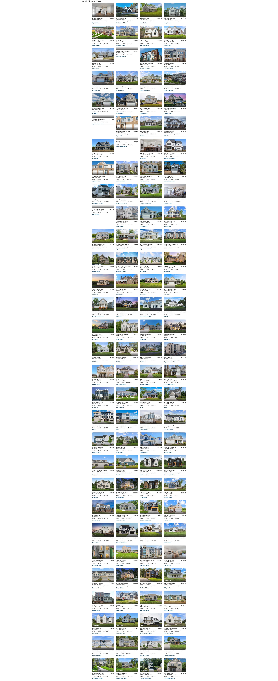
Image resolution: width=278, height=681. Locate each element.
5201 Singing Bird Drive (169, 470)
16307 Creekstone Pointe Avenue (99, 470)
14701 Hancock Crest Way (122, 403)
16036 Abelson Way (97, 425)
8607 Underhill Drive (144, 86)
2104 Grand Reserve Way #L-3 (99, 177)
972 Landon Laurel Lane (169, 516)
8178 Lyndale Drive (146, 674)
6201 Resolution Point (145, 380)
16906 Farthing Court (169, 561)
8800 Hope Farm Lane (145, 312)
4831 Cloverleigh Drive (97, 403)
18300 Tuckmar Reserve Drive (170, 629)
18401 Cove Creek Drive (121, 18)
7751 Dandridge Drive (121, 629)
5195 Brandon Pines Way (98, 674)
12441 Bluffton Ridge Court (146, 244)
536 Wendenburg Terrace (169, 18)
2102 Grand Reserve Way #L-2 (123, 131)
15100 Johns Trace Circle (169, 267)
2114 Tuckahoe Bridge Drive (98, 244)
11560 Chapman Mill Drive (98, 606)
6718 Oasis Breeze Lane (145, 651)
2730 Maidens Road (120, 606)
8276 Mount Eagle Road (145, 290)
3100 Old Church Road (169, 312)
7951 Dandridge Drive (145, 606)
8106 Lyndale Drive (170, 380)
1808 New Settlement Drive (98, 119)
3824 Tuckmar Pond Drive (146, 177)
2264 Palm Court (144, 267)
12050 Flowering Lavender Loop (171, 244)
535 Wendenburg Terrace (169, 335)
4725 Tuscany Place (96, 516)
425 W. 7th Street (168, 357)
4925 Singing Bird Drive (169, 583)
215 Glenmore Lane (144, 18)
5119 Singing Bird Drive (145, 493)
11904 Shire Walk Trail (169, 64)
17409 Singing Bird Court (145, 583)
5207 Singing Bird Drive (145, 470)
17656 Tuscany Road (168, 493)
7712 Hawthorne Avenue (98, 86)
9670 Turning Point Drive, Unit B (123, 267)
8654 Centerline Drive (169, 403)
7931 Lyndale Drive (121, 199)
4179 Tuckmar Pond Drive (122, 41)
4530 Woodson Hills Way (169, 154)
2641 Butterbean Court (145, 629)
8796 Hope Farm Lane (121, 142)
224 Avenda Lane (96, 538)
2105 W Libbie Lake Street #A (123, 52)
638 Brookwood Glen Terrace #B (171, 86)
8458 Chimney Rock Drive (170, 290)
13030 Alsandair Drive (145, 199)
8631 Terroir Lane (96, 64)
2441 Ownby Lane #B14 (97, 18)
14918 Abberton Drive (145, 516)
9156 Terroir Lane (96, 357)
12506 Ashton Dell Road (121, 674)
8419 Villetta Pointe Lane (98, 312)
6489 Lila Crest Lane (120, 448)
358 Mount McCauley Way (122, 335)
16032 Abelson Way (121, 425)
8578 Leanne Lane (121, 312)
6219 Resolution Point (121, 380)
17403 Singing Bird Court (122, 493)
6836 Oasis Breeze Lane (97, 448)
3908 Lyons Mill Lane (121, 561)
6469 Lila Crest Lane (144, 448)
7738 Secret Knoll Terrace (98, 210)
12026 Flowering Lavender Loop (171, 606)
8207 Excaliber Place (145, 538)
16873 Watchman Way (97, 290)
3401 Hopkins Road (96, 380)
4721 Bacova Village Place (98, 109)
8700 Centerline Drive (145, 403)
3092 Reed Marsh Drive (169, 222)
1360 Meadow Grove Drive (170, 538)
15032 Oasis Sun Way (169, 425)
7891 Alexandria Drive (145, 425)
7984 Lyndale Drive (170, 674)
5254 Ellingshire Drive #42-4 (98, 41)
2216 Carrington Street (97, 561)
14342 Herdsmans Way (97, 154)
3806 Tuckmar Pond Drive (122, 516)
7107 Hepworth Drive (145, 109)
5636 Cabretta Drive (144, 41)
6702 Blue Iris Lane (120, 470)
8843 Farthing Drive (145, 222)
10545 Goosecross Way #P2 (146, 154)
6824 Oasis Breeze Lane (97, 583)
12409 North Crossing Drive (122, 244)
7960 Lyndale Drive (169, 177)
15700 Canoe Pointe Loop (170, 448)
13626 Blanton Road (144, 131)
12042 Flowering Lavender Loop (147, 561)
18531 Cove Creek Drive (169, 41)
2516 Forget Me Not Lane (122, 109)
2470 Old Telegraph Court (145, 357)
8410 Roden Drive (97, 335)
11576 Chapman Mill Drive (98, 267)
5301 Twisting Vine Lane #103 (123, 86)
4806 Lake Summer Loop (97, 629)
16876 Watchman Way (169, 131)
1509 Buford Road (122, 538)
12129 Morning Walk (121, 177)
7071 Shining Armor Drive (170, 109)
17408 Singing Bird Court (98, 493)
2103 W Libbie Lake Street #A (146, 64)
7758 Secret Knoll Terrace (122, 222)
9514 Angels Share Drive (169, 651)
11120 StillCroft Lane (121, 290)
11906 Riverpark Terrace (121, 651)
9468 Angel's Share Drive (121, 357)
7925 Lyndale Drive (97, 199)
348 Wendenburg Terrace (145, 335)
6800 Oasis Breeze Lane (97, 651)
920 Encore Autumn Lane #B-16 (171, 199)
